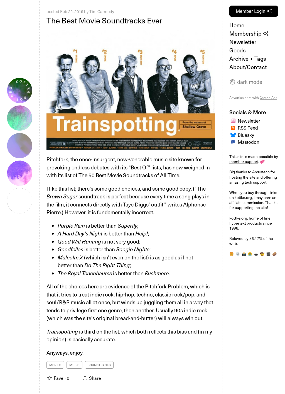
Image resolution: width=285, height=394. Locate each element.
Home (236, 25)
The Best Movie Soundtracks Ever (104, 20)
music (74, 365)
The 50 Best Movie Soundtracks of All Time (128, 175)
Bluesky (246, 134)
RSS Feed (248, 127)
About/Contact (248, 67)
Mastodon (248, 141)
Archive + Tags (247, 58)
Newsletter (242, 42)
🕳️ (256, 253)
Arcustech (261, 172)
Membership (246, 33)
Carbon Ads (268, 97)
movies (55, 365)
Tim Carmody (101, 11)
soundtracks (99, 365)
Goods (237, 50)
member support (243, 161)
